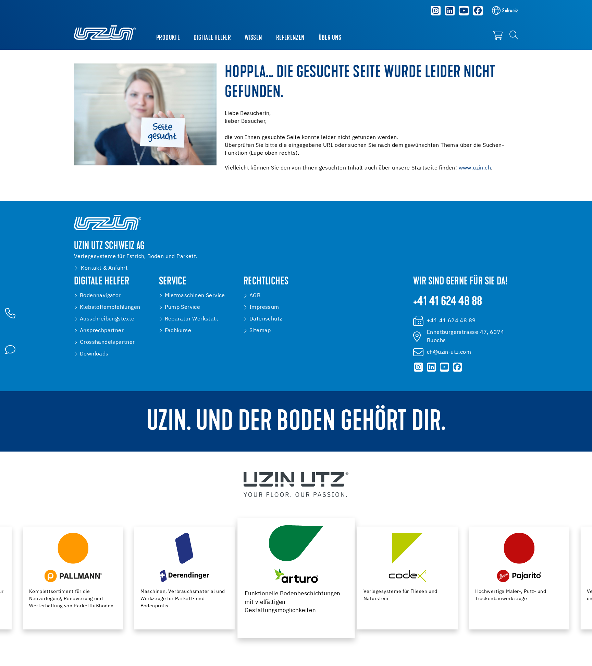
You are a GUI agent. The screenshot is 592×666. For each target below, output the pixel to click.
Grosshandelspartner (107, 342)
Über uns (330, 38)
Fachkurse (178, 331)
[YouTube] (463, 10)
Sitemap (260, 331)
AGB (254, 296)
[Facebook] (477, 10)
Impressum (264, 307)
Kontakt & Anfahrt (104, 268)
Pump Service (182, 307)
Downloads (94, 354)
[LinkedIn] (449, 10)
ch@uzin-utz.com (449, 352)
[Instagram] (436, 10)
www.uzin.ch (475, 168)
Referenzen (290, 38)
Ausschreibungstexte (107, 319)
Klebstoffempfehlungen (110, 307)
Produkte (168, 38)
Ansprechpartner (102, 331)
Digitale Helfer (212, 38)
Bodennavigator (100, 296)
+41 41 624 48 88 (447, 302)
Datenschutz (265, 319)
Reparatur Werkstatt (192, 319)
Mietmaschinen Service (195, 296)
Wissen (253, 38)
